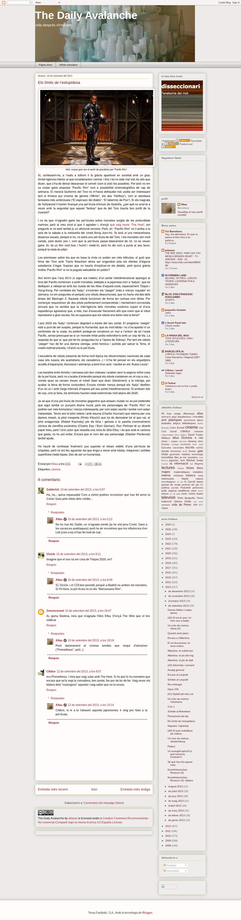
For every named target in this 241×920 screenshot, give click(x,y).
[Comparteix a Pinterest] (100, 464)
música (190, 475)
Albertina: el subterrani (180, 650)
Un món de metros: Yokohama (178, 700)
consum (198, 431)
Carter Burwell (177, 428)
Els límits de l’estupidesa (181, 721)
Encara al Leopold (178, 674)
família (165, 451)
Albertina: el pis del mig (181, 655)
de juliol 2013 (176, 791)
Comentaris (172, 870)
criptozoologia (167, 435)
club (201, 428)
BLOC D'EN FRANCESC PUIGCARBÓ (179, 295)
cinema (55, 469)
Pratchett (185, 487)
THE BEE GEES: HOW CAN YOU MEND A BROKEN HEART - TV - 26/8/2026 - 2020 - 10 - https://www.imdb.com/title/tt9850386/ (182, 259)
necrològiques (168, 482)
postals (175, 488)
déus (176, 437)
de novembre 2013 (179, 596)
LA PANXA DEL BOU (177, 335)
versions (165, 505)
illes (176, 457)
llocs (200, 468)
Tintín (180, 497)
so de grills (175, 494)
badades (166, 423)
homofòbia (167, 457)
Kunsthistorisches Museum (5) (177, 771)
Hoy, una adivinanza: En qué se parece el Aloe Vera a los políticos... (181, 237)
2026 (168, 524)
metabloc (198, 472)
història (186, 454)
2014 (168, 582)
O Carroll (189, 481)
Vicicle (50, 554)
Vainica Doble (182, 501)
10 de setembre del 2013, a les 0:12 (90, 519)
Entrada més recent (53, 789)
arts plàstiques (171, 420)
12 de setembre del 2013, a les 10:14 (91, 704)
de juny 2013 (175, 796)
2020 (168, 553)
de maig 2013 (176, 800)
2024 (168, 534)
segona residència (179, 490)
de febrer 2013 (177, 815)
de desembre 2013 (179, 591)
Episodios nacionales (172, 447)
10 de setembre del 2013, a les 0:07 (82, 489)
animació (166, 417)
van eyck (198, 502)
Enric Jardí (197, 444)
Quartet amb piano (178, 633)
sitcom (165, 493)
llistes (190, 468)
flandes (192, 451)
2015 (168, 577)
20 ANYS (169, 300)
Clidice (51, 671)
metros (166, 475)
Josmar (164, 464)
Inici (94, 789)
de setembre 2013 (178, 605)
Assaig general (176, 670)
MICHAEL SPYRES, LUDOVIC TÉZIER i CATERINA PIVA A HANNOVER (181, 281)
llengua (181, 468)
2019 (168, 558)
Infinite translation (68, 65)
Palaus (171, 746)
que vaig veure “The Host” (127, 225)
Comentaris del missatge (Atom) (104, 802)
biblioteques (189, 423)
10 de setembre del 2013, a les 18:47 (88, 610)
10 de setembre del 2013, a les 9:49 (90, 579)
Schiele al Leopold (178, 679)
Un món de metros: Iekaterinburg (178, 740)
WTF (201, 505)
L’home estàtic (172, 325)
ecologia (175, 444)
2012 (168, 826)
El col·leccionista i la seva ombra (179, 644)
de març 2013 (176, 810)
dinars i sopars (169, 441)
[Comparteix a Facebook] (96, 464)
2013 (168, 587)
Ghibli (164, 454)
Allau (59, 519)
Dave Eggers (181, 435)
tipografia (190, 497)
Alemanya (188, 413)
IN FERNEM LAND (175, 275)
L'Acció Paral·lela (175, 322)
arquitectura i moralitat (190, 416)
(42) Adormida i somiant (181, 665)
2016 (168, 572)
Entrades (171, 865)
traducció (166, 501)
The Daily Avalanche (86, 15)
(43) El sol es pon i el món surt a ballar (179, 619)
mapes (165, 472)
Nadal (185, 478)
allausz (72, 818)
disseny (192, 441)
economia (185, 444)
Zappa (164, 508)
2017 (168, 567)
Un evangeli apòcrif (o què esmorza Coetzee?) (180, 754)
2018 (168, 563)
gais (200, 451)
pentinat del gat (190, 485)
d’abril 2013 (175, 805)
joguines (173, 460)
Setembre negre (173, 373)
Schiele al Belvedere (179, 711)
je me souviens (189, 457)
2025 (168, 529)
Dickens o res (192, 437)
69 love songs (171, 413)
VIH (195, 504)
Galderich (52, 489)
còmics (185, 431)
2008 (168, 845)
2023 (168, 538)
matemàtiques (182, 472)
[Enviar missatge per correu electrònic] (79, 463)
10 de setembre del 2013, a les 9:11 (78, 554)
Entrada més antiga (135, 789)
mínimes (178, 475)
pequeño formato (175, 309)
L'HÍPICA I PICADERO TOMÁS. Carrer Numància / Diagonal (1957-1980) (182, 357)
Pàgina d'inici (45, 65)
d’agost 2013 (175, 786)
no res (180, 482)
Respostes (57, 512)
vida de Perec (182, 504)
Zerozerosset (55, 610)
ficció (185, 451)
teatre (200, 493)
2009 (168, 840)
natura (199, 478)
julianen (170, 250)
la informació (179, 463)
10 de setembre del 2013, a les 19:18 (91, 640)
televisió (168, 497)
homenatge (197, 454)
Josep (199, 460)
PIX (201, 485)
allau (200, 413)
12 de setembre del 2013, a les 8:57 (79, 671)
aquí (174, 416)
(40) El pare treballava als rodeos (180, 732)
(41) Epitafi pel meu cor (181, 694)
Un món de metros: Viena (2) (178, 627)
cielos (168, 312)
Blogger (147, 912)
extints (199, 447)
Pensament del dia (178, 716)
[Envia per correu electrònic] (86, 464)
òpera (200, 481)
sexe (193, 490)
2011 (168, 831)
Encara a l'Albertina (178, 638)
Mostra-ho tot (197, 397)
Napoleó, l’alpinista (178, 725)
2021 (168, 548)
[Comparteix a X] (93, 464)
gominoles (175, 454)
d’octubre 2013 (177, 601)
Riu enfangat (175, 684)
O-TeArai (170, 383)
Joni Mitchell (187, 460)
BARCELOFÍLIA (174, 351)
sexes (200, 491)
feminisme (175, 451)
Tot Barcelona (173, 231)
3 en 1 (171, 706)
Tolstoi (199, 498)
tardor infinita (188, 494)
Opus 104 (173, 689)
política (165, 487)
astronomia (189, 420)
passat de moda (171, 484)
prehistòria (197, 488)
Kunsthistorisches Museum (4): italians (180, 779)
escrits (189, 447)
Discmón (183, 441)
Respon (51, 504)
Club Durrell (169, 431)
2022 (168, 543)
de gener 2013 (176, 820)
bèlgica (176, 423)
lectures (168, 467)
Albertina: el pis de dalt (180, 660)
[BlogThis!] (90, 464)
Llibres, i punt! (174, 370)
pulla (164, 490)
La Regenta (196, 464)
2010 (168, 835)
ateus (200, 420)
